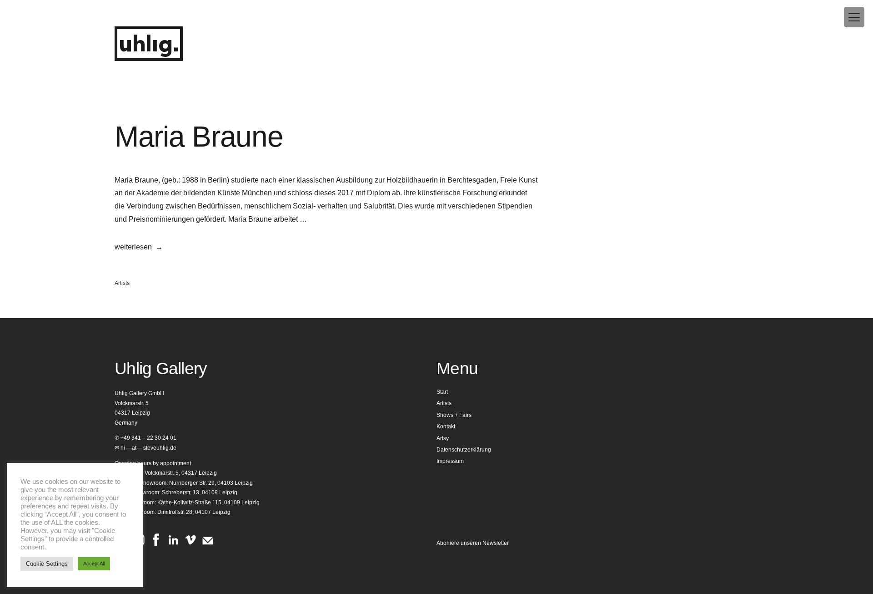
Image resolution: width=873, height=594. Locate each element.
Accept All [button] (94, 563)
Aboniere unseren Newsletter (472, 543)
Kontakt (445, 426)
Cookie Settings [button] (47, 563)
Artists (122, 283)
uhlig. (148, 44)
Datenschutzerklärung (463, 450)
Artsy (442, 438)
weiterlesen (133, 247)
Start (442, 392)
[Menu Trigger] (854, 17)
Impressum (450, 461)
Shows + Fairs (454, 415)
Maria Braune (199, 136)
